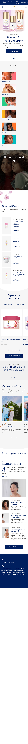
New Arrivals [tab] (8, 304)
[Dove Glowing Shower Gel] (6, 243)
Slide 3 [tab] (14, 377)
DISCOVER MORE (14, 51)
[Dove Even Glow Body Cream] (6, 259)
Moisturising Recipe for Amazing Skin (18, 516)
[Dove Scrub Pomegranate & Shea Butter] (11, 322)
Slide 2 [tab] (13, 58)
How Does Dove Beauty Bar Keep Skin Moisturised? (13, 463)
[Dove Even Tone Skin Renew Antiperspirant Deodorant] (6, 276)
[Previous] (9, 58)
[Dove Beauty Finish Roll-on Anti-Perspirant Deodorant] (6, 225)
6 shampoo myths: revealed (17, 503)
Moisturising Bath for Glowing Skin (18, 530)
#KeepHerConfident (8, 427)
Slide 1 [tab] (11, 377)
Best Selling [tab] (20, 304)
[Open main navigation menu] (26, 8)
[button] (14, 170)
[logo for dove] (14, 7)
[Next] (19, 58)
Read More (5, 476)
